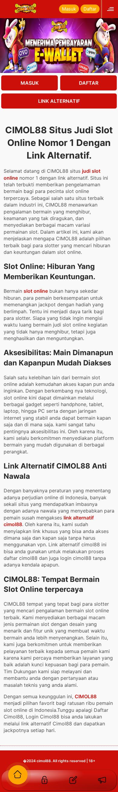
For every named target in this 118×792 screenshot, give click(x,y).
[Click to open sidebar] (111, 9)
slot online (36, 291)
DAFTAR (88, 83)
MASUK (30, 83)
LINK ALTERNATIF (59, 101)
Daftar (90, 9)
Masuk (69, 9)
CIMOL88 (86, 696)
